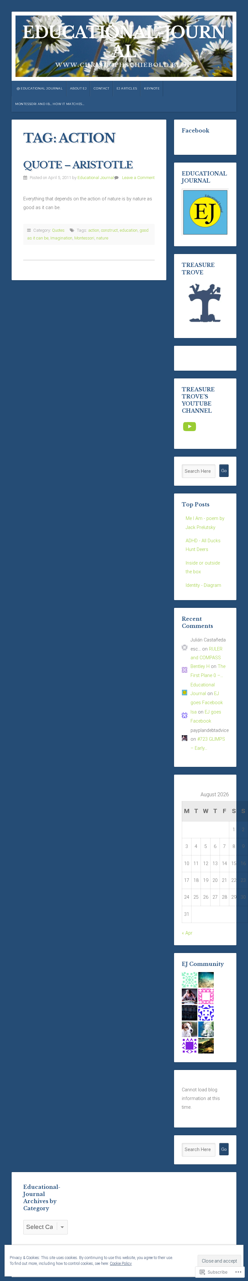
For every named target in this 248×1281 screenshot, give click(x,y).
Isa (194, 712)
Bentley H (200, 666)
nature (102, 238)
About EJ (78, 88)
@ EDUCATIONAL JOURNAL (40, 88)
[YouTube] (189, 426)
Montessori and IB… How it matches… (49, 104)
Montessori (84, 238)
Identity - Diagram (203, 585)
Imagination (61, 238)
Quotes (58, 230)
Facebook (195, 131)
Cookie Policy (121, 1263)
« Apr (187, 933)
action (93, 230)
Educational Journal (96, 177)
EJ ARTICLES (127, 88)
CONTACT (101, 88)
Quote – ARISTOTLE (77, 165)
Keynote (152, 88)
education (129, 230)
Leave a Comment (138, 177)
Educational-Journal (124, 42)
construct (109, 230)
